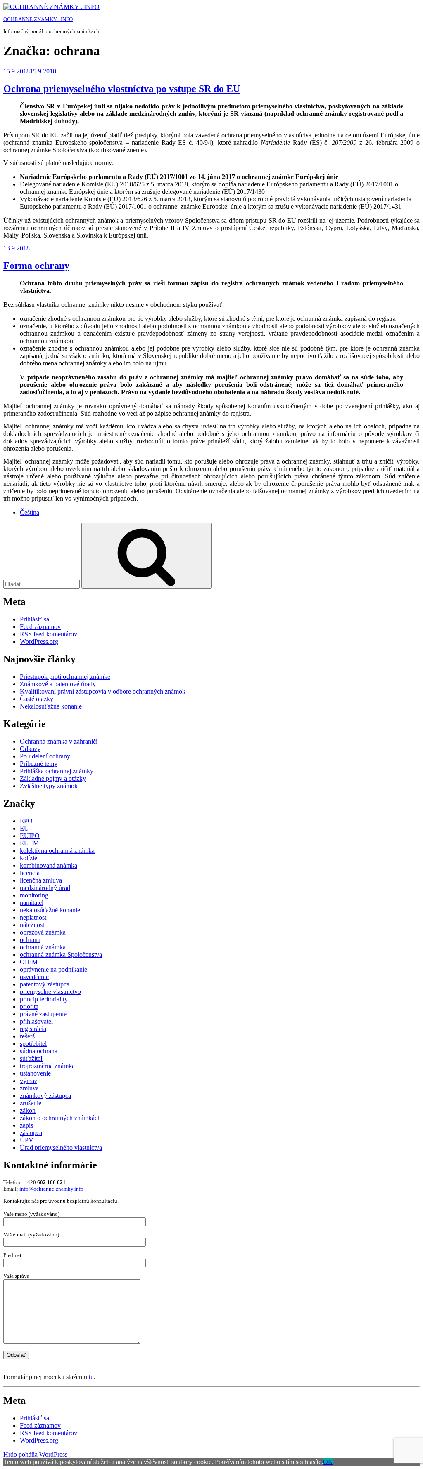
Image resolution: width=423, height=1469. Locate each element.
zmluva (29, 1088)
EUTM (29, 843)
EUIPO (30, 835)
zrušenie (30, 1102)
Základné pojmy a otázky (53, 778)
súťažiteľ (31, 1058)
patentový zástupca (44, 984)
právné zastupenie (43, 1013)
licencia (30, 872)
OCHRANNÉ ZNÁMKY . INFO (38, 19)
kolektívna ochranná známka (57, 850)
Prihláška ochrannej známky (56, 771)
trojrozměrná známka (47, 1065)
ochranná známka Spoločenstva (61, 954)
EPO (26, 820)
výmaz (28, 1080)
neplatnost (33, 917)
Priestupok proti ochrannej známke (65, 676)
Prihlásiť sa (34, 619)
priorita (29, 1006)
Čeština (29, 512)
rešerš (27, 1036)
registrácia (33, 1028)
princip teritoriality (44, 999)
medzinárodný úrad (45, 887)
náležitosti (33, 924)
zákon (28, 1110)
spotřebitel (33, 1043)
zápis (26, 1125)
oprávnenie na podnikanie (53, 969)
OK (328, 1461)
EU (24, 828)
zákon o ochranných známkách (60, 1117)
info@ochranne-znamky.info (51, 1189)
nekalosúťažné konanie (50, 909)
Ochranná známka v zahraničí (58, 741)
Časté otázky (36, 698)
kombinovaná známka (48, 865)
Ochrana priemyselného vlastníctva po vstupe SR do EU (121, 88)
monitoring (34, 895)
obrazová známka (43, 932)
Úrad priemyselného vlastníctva (61, 1147)
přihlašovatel (36, 1021)
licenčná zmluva (41, 880)
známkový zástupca (45, 1095)
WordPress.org (39, 641)
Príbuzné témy (38, 763)
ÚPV (26, 1140)
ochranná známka (43, 947)
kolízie (28, 858)
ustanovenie (35, 1073)
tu (91, 1376)
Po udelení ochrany (45, 756)
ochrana (30, 939)
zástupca (31, 1132)
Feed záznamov (40, 626)
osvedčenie (34, 976)
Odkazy (30, 748)
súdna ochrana (38, 1051)
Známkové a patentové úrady (58, 683)
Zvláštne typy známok (49, 785)
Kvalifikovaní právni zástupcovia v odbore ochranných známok (102, 691)
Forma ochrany (36, 265)
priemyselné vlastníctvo (50, 991)
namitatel (31, 902)
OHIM (29, 961)
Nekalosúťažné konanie (51, 706)
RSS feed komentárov (48, 634)
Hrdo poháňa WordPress (35, 1454)
